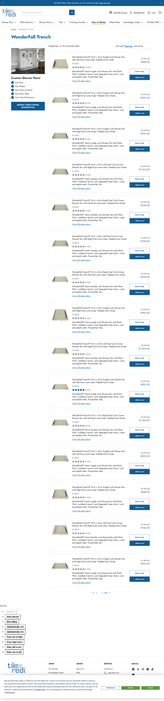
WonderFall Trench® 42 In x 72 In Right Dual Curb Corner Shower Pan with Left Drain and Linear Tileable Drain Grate (98, 417)
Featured (11, 611)
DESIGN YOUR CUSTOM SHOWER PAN (28, 106)
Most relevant (13, 616)
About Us (80, 668)
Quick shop (139, 71)
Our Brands (53, 668)
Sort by (119, 46)
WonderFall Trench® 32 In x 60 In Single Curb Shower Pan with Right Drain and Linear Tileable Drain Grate (98, 94)
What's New (114, 22)
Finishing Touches (77, 22)
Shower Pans (7, 22)
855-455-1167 (113, 673)
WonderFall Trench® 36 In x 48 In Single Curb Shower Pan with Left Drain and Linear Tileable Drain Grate (98, 452)
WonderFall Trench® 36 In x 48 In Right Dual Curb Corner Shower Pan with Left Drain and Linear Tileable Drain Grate (98, 202)
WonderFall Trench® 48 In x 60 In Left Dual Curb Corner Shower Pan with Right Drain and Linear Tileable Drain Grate (99, 166)
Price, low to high (14, 636)
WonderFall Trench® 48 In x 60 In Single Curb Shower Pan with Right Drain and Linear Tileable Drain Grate (98, 560)
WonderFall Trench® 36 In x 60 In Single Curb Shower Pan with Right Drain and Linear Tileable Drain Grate (98, 130)
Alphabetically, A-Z (15, 626)
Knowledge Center (132, 22)
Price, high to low (14, 642)
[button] (2, 3)
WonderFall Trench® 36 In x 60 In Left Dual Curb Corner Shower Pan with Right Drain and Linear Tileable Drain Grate (99, 345)
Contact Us (108, 668)
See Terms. (91, 3)
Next (106, 592)
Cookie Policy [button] (41, 690)
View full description (81, 81)
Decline (130, 688)
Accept (150, 688)
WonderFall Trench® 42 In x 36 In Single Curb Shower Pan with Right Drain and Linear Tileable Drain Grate (98, 309)
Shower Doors (45, 22)
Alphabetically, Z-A (15, 631)
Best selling (12, 621)
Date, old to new (14, 647)
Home (13, 29)
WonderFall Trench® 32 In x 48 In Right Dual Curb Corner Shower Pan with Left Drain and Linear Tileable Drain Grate (98, 273)
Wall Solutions (26, 22)
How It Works (99, 22)
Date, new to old (14, 652)
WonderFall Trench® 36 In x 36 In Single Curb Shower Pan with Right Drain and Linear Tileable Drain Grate (98, 488)
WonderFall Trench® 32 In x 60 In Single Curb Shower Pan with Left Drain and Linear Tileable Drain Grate (98, 381)
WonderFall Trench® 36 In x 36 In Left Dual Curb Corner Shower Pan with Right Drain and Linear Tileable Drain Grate (99, 524)
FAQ (78, 672)
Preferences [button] (10, 692)
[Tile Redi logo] (9, 12)
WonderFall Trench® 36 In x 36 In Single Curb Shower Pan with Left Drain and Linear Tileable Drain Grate (98, 58)
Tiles (61, 22)
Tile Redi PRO (153, 22)
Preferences (110, 688)
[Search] (72, 12)
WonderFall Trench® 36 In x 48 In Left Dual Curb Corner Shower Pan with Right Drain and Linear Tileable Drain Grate (99, 237)
